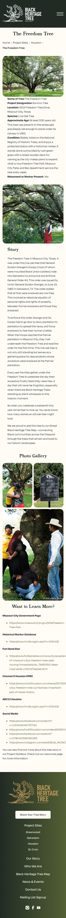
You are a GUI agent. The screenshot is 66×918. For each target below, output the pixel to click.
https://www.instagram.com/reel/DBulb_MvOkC (37, 742)
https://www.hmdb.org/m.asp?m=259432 (34, 641)
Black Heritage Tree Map (33, 874)
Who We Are (33, 866)
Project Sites (20, 42)
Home (6, 42)
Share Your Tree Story (33, 814)
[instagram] (27, 908)
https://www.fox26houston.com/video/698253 (37, 729)
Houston (36, 42)
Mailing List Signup (33, 897)
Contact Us (33, 889)
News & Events (33, 882)
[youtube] (38, 908)
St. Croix (33, 849)
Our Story (33, 858)
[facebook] (33, 908)
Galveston (33, 837)
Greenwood (33, 832)
